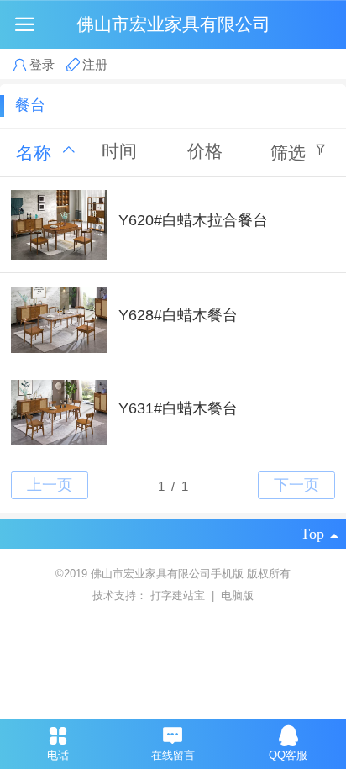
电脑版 (237, 595)
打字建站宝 (179, 595)
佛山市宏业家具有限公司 (173, 24)
